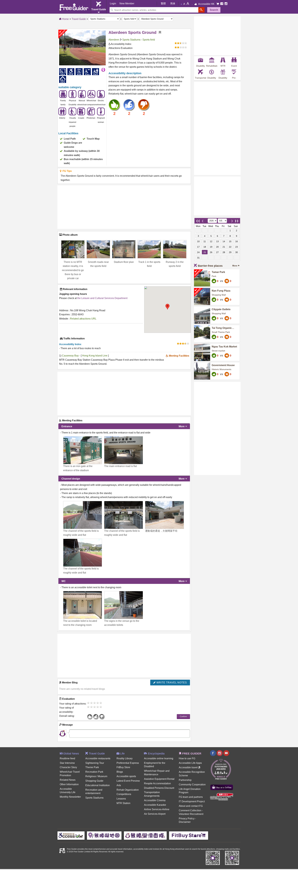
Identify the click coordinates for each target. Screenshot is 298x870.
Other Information (69, 784)
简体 (172, 3)
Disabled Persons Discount (159, 788)
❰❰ (198, 220)
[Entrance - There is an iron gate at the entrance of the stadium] (82, 450)
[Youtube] (226, 753)
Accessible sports (126, 776)
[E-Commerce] (218, 4)
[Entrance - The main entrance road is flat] (123, 450)
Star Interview (67, 763)
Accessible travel (188, 767)
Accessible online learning (158, 758)
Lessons (121, 798)
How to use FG (187, 758)
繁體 (163, 3)
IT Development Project (192, 801)
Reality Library (125, 758)
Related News (67, 780)
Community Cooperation (192, 784)
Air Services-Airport (154, 814)
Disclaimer (185, 822)
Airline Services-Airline (156, 809)
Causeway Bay (70, 355)
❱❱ (237, 220)
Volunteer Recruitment (191, 814)
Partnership (185, 780)
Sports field (148, 39)
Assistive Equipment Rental (159, 779)
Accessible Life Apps (190, 763)
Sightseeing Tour (94, 763)
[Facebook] (222, 4)
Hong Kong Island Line (95, 355)
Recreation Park (94, 771)
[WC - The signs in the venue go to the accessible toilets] (123, 605)
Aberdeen (113, 39)
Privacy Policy (186, 818)
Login (113, 3)
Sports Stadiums (131, 39)
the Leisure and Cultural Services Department (102, 298)
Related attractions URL (83, 318)
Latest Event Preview (128, 780)
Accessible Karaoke (155, 805)
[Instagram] (226, 4)
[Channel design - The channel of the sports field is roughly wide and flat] (82, 515)
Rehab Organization (128, 789)
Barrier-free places (210, 265)
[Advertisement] (124, 207)
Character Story (68, 767)
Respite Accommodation (157, 783)
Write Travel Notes (171, 682)
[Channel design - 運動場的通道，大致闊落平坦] (164, 515)
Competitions (124, 794)
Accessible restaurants (97, 758)
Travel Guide (79, 19)
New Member (127, 3)
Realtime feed (67, 758)
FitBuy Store (123, 767)
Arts (119, 785)
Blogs (120, 771)
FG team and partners (191, 797)
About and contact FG (191, 806)
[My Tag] (158, 32)
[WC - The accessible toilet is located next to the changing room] (82, 605)
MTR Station (123, 803)
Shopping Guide (94, 780)
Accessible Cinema (154, 800)
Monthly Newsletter (70, 796)
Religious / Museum (96, 776)
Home (65, 19)
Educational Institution (97, 785)
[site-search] (201, 10)
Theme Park (92, 767)
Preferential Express (128, 763)
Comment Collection (190, 810)
